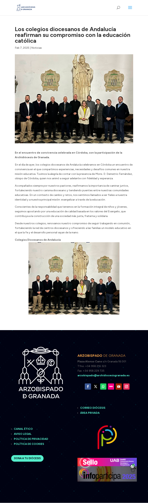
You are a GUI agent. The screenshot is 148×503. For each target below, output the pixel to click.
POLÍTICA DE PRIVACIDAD (31, 439)
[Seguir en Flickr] (111, 386)
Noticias (36, 47)
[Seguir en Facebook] (88, 386)
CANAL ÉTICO (23, 429)
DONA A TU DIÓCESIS (27, 458)
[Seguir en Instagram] (126, 386)
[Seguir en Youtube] (119, 386)
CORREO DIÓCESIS (92, 408)
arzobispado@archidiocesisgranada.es (103, 375)
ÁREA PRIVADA (90, 413)
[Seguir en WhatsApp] (103, 386)
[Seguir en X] (95, 386)
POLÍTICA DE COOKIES (29, 444)
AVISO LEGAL (23, 434)
